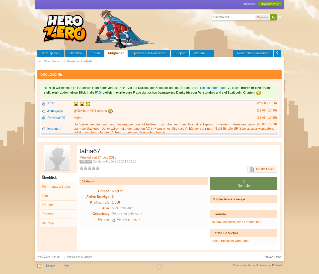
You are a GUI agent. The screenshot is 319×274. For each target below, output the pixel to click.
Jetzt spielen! (51, 53)
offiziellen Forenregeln (212, 88)
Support (180, 53)
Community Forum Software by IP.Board (257, 265)
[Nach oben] (159, 267)
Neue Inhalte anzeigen (253, 53)
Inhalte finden (264, 169)
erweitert (280, 17)
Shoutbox (75, 53)
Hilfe (66, 265)
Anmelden (249, 3)
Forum (95, 53)
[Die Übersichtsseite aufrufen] (99, 28)
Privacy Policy (273, 256)
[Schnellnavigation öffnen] (277, 53)
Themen (48, 214)
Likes (46, 196)
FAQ (98, 92)
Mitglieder (116, 53)
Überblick (49, 177)
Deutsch (51, 265)
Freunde (48, 205)
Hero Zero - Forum (48, 256)
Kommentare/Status (56, 186)
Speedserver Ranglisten (149, 53)
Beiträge (48, 223)
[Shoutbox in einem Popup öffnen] (60, 74)
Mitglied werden (270, 3)
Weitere (200, 53)
